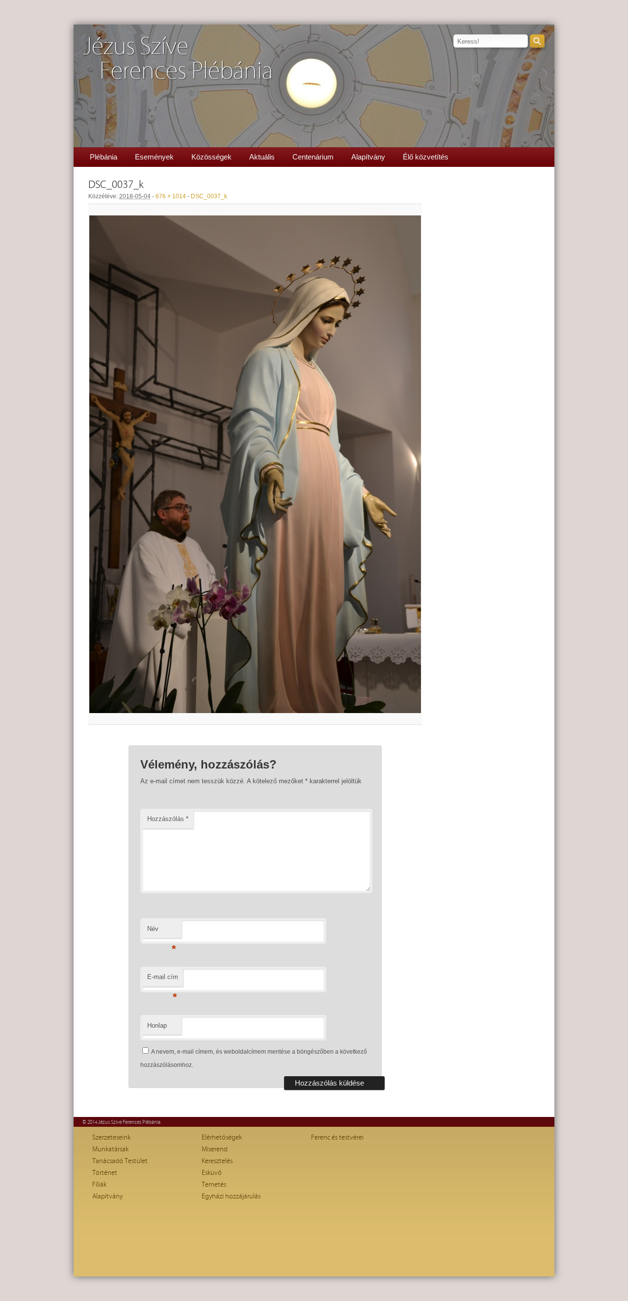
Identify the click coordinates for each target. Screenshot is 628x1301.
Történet (104, 1173)
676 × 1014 (171, 196)
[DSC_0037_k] (255, 464)
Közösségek (211, 157)
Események (154, 157)
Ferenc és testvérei (337, 1138)
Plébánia (103, 157)
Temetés (214, 1185)
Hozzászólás (167, 819)
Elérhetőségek (222, 1138)
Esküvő (212, 1173)
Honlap (157, 1025)
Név (161, 931)
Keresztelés (217, 1161)
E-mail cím (162, 979)
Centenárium (313, 157)
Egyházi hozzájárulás (231, 1196)
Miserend (215, 1149)
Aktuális (262, 157)
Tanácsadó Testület (120, 1161)
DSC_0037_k (209, 196)
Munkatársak (110, 1149)
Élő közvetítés (425, 157)
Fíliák (99, 1185)
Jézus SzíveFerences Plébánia (178, 59)
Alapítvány (368, 157)
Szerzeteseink (111, 1138)
